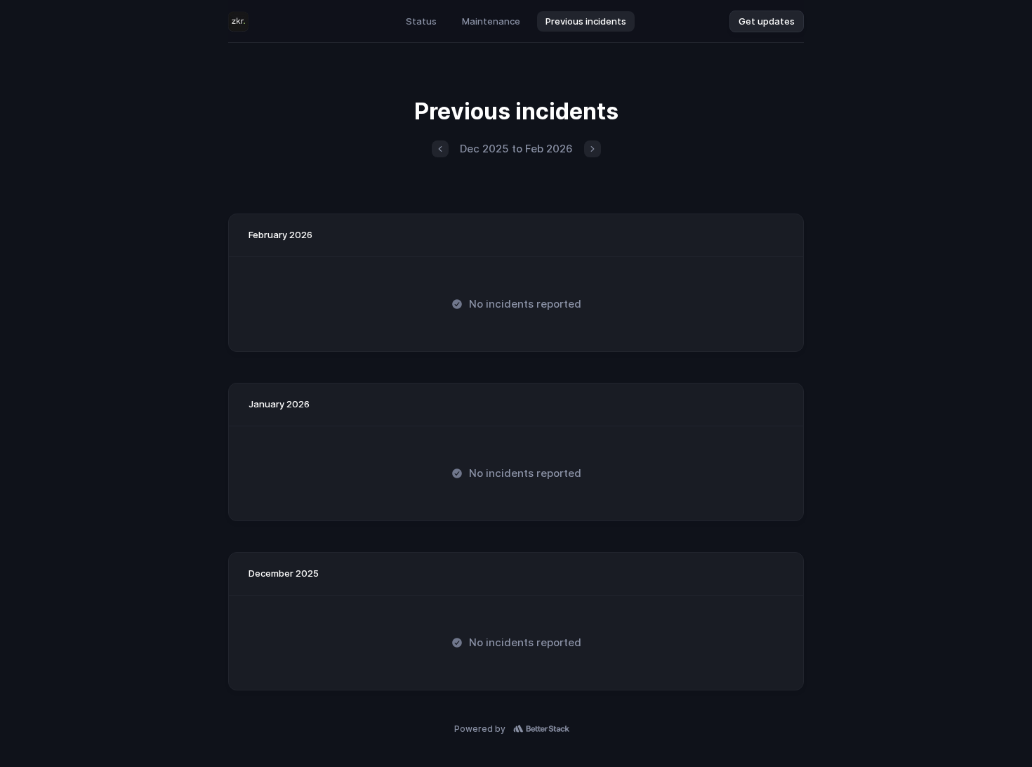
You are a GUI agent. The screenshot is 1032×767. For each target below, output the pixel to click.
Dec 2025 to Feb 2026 (516, 148)
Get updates (767, 21)
